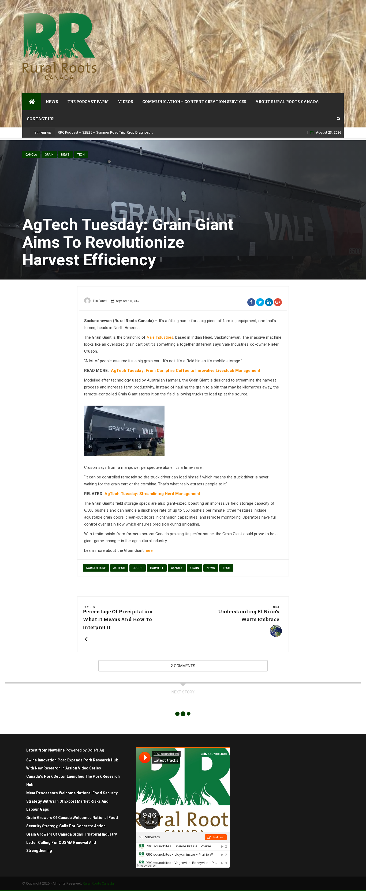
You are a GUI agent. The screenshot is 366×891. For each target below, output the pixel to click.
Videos (125, 101)
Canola (31, 154)
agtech (119, 568)
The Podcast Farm (88, 101)
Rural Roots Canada (98, 883)
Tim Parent (100, 301)
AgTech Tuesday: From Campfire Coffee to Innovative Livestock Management (185, 370)
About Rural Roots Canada (287, 101)
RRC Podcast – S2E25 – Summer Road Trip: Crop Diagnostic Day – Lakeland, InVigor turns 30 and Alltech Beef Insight (150, 132)
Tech (81, 154)
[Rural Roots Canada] (31, 101)
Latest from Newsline (45, 750)
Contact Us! (40, 118)
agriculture (96, 568)
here (148, 550)
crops (138, 568)
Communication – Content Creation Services (194, 101)
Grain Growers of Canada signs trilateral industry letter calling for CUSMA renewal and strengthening (71, 842)
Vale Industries (160, 337)
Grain (49, 154)
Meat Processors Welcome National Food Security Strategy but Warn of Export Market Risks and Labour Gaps (72, 801)
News (52, 101)
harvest (156, 568)
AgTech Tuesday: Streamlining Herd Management (152, 493)
